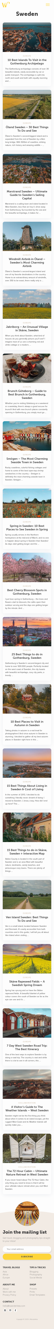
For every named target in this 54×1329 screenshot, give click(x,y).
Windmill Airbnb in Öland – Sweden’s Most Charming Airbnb (27, 262)
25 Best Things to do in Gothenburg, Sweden (27, 656)
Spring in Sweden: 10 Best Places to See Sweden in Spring (27, 527)
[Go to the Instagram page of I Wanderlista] (5, 1310)
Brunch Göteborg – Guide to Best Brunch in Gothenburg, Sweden (27, 394)
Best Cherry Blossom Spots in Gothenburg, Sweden (27, 591)
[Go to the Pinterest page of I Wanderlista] (10, 1310)
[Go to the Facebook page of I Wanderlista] (15, 1310)
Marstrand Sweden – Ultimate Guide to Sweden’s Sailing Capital (27, 195)
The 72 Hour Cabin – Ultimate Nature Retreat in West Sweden (27, 1172)
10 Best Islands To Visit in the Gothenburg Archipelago (27, 61)
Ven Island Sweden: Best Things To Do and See (27, 918)
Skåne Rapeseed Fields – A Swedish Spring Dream (27, 983)
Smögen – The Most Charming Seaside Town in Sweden (27, 460)
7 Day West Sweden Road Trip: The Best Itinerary (27, 1047)
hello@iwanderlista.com (14, 1305)
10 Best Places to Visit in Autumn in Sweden (27, 723)
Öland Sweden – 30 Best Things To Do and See (27, 128)
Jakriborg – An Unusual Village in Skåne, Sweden (27, 328)
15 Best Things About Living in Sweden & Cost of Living (27, 787)
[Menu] (48, 5)
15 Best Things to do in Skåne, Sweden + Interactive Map (27, 851)
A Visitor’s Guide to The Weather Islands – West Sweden (27, 1108)
